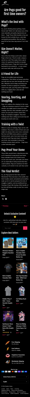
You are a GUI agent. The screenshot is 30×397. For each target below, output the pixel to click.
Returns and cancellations (17, 390)
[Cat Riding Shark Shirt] (21, 291)
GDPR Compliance (14, 393)
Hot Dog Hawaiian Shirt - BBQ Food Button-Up (21, 278)
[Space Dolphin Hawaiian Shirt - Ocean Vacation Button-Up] (21, 243)
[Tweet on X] (2, 198)
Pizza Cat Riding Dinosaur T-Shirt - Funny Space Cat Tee (21, 327)
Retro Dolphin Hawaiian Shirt (7, 277)
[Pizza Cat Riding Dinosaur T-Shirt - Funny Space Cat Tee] (21, 316)
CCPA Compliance (24, 393)
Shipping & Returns (5, 390)
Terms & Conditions (21, 391)
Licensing (17, 388)
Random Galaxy (8, 386)
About (7, 388)
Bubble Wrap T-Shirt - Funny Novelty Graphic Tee (7, 302)
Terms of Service (5, 393)
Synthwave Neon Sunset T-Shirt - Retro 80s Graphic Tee (8, 327)
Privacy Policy (12, 391)
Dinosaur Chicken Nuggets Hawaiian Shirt (8, 253)
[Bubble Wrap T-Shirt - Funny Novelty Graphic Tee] (8, 291)
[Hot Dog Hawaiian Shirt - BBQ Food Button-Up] (21, 268)
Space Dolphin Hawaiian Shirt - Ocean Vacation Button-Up (21, 254)
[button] (24, 3)
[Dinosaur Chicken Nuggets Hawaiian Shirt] (8, 243)
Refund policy (4, 391)
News (12, 388)
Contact (3, 388)
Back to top (14, 369)
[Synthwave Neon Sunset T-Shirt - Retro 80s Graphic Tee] (8, 316)
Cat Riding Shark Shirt (21, 300)
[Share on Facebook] (6, 198)
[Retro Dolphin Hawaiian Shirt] (8, 268)
